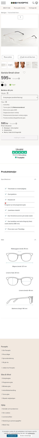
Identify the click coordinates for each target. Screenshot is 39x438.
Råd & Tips (6, 425)
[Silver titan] (5, 85)
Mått (2, 240)
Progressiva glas (8, 382)
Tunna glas (6, 394)
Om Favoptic (7, 350)
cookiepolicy (31, 433)
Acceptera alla (12, 436)
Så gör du (6, 362)
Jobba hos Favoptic (9, 368)
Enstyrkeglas (7, 378)
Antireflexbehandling (9, 390)
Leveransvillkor (7, 417)
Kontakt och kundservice (10, 409)
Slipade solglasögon (9, 398)
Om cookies (6, 413)
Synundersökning (8, 358)
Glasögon (3, 13)
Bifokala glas (7, 386)
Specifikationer (6, 179)
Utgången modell (19, 138)
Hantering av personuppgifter (12, 421)
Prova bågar (6, 354)
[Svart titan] (2, 85)
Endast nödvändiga (25, 436)
